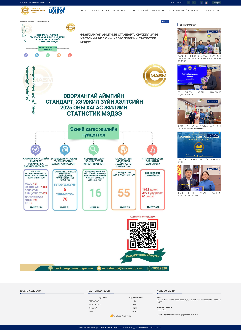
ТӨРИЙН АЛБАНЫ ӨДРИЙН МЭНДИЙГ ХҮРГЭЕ (199, 160)
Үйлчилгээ (158, 10)
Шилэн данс (177, 2)
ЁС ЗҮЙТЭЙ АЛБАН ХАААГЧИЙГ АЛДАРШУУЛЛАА (199, 93)
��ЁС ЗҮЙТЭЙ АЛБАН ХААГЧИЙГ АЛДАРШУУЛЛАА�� (199, 194)
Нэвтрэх (216, 3)
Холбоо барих (211, 10)
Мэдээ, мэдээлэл (99, 10)
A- (188, 3)
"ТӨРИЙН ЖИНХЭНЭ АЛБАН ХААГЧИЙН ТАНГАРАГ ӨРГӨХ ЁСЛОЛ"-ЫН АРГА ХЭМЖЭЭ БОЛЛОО (199, 58)
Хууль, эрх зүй (140, 10)
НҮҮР (83, 10)
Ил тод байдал (121, 10)
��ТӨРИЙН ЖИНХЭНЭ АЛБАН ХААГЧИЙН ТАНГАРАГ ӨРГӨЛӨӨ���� (199, 127)
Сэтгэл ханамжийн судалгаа (184, 10)
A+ (194, 3)
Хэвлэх (165, 21)
